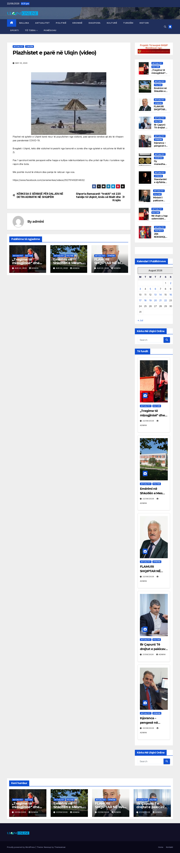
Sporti (14, 30)
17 (140, 300)
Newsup (47, 847)
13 (155, 294)
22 (165, 300)
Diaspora (95, 23)
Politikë (61, 23)
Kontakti (169, 847)
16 (170, 294)
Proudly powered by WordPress (21, 847)
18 (145, 300)
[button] (165, 26)
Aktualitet (42, 23)
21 (160, 300)
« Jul (140, 320)
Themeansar (59, 847)
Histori (144, 23)
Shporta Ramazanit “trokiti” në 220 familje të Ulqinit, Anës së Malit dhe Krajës (98, 197)
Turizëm (128, 23)
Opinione (111, 256)
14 (160, 294)
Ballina (24, 23)
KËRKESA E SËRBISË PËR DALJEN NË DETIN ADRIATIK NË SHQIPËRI (40, 195)
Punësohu (50, 30)
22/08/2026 (149, 421)
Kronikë (77, 23)
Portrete (159, 231)
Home (160, 847)
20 (155, 300)
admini (38, 221)
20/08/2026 (149, 728)
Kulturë (112, 23)
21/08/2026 (148, 654)
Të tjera (30, 30)
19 (150, 300)
